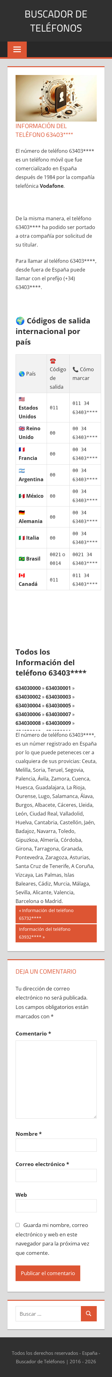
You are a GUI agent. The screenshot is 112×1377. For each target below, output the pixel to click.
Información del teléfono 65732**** (46, 914)
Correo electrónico (42, 1164)
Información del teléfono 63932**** (44, 933)
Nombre (29, 1133)
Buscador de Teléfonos (56, 20)
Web (21, 1194)
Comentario (33, 1033)
